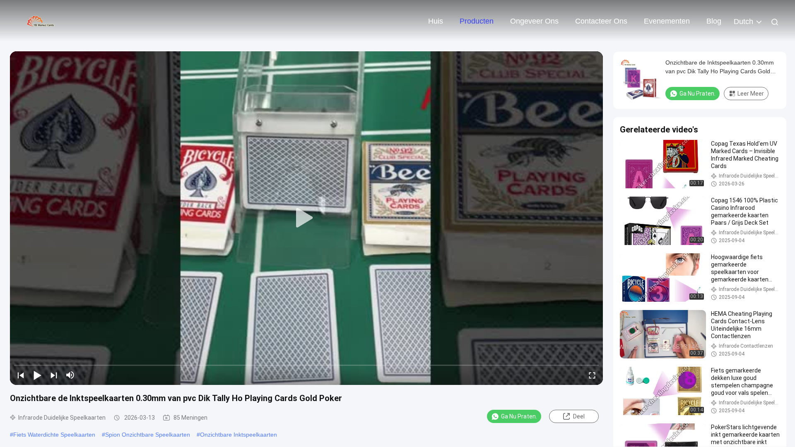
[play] (306, 218)
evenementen (667, 21)
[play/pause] (37, 375)
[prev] (20, 375)
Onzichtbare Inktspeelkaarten (238, 434)
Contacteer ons (601, 21)
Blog (713, 21)
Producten (477, 21)
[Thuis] (41, 20)
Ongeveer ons (534, 21)
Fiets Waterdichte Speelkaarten (54, 434)
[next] (54, 375)
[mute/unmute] (70, 375)
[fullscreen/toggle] (592, 375)
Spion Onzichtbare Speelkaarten (147, 434)
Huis (435, 21)
